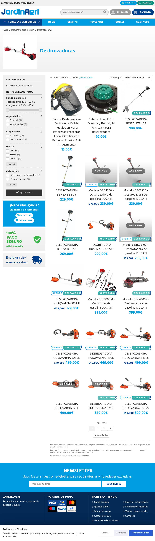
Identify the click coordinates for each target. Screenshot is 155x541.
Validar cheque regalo (136, 511)
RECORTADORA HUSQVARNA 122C (101, 247)
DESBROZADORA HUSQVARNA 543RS (136, 355)
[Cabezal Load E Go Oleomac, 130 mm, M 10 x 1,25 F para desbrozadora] (101, 99)
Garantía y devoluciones (106, 520)
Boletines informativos (136, 502)
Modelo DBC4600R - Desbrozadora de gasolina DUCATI (135, 303)
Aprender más (9, 536)
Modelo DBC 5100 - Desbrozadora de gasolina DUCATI (135, 249)
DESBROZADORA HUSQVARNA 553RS (136, 406)
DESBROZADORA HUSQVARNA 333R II (66, 301)
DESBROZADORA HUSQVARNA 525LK (66, 355)
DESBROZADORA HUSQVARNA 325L (66, 406)
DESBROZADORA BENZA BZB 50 (66, 247)
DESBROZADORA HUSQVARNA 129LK (101, 355)
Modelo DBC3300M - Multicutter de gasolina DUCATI (101, 303)
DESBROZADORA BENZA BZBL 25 (135, 121)
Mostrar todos (86, 77)
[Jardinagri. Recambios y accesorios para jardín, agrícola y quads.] (20, 12)
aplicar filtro (26, 193)
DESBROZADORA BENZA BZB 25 (66, 192)
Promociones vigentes (136, 507)
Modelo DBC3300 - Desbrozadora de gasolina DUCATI (135, 194)
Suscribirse (114, 484)
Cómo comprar (101, 502)
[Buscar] (104, 12)
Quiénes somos (102, 507)
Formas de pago (102, 511)
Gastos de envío (102, 516)
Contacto (130, 516)
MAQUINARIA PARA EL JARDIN (62, 452)
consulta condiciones (17, 262)
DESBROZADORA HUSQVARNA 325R (101, 406)
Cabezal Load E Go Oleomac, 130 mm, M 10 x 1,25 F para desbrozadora (101, 125)
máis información (14, 246)
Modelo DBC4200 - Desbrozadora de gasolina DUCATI (101, 194)
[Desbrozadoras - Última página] (104, 428)
